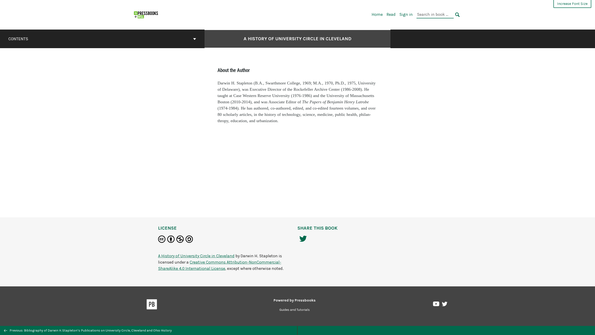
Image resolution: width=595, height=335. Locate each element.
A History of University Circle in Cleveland (297, 38)
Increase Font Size (572, 3)
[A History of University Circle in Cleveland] (146, 14)
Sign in (406, 14)
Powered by (295, 300)
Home (377, 14)
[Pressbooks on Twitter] (444, 305)
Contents (18, 38)
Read (391, 14)
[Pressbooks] (152, 305)
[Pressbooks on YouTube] (436, 305)
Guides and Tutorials (294, 310)
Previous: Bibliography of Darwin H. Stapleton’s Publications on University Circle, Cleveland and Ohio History (90, 330)
